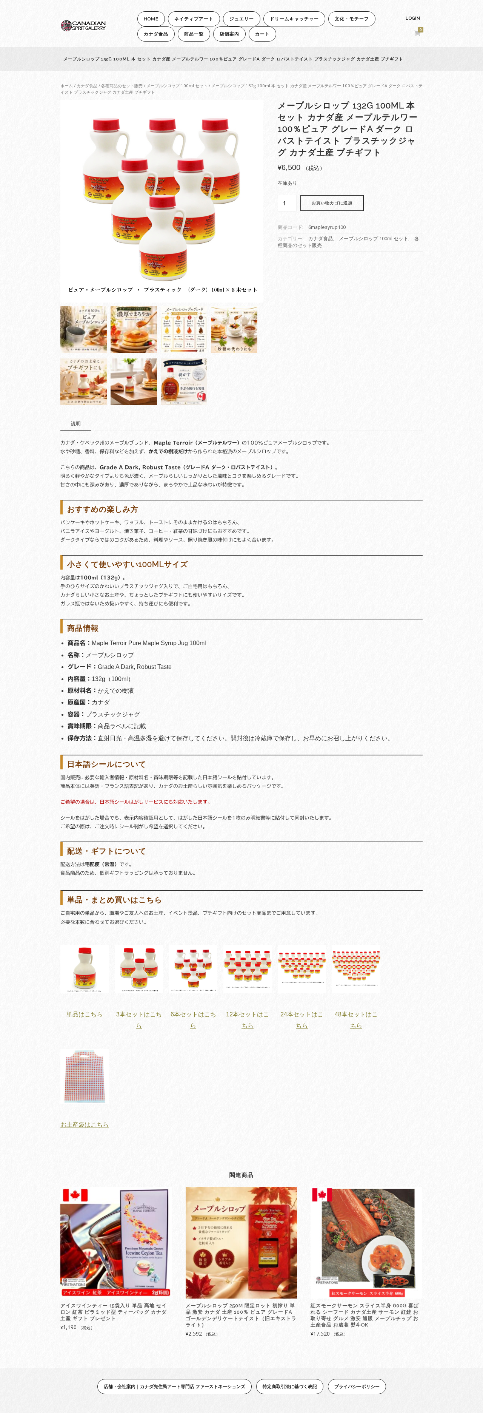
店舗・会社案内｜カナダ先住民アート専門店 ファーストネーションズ (174, 1386)
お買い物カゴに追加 (332, 203)
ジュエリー (241, 19)
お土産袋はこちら (84, 1124)
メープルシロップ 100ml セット (177, 85)
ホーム (66, 85)
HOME (151, 19)
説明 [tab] (76, 423)
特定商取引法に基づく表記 (290, 1386)
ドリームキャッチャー (294, 19)
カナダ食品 (156, 34)
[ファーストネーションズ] (83, 29)
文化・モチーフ (352, 19)
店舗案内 (229, 34)
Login (413, 18)
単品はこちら (84, 1014)
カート (262, 34)
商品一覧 (194, 34)
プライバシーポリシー (357, 1386)
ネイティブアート (194, 19)
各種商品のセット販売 (122, 85)
